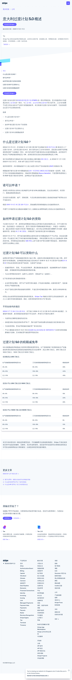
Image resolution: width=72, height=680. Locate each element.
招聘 (56, 597)
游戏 (38, 603)
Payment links (24, 605)
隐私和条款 (58, 576)
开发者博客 (40, 658)
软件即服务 (40, 593)
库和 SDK (40, 653)
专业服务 (40, 615)
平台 (38, 590)
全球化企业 (40, 581)
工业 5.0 (12, 103)
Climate (22, 578)
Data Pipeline (24, 585)
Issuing (22, 598)
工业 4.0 (28, 103)
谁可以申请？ (7, 78)
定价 (21, 563)
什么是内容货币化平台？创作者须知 (15, 482)
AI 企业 (39, 595)
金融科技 (40, 600)
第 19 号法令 (51, 147)
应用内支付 (40, 583)
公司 (13, 9)
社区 (56, 571)
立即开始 (7, 518)
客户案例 (57, 566)
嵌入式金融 (40, 576)
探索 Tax (5, 539)
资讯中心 (57, 600)
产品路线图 (58, 595)
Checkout (23, 576)
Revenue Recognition (27, 615)
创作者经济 (40, 598)
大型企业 (40, 563)
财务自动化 (40, 578)
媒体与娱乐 (40, 610)
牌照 (56, 581)
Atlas (22, 566)
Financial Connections (27, 590)
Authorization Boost (26, 568)
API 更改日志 (41, 651)
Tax (21, 620)
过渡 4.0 (44, 103)
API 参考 (40, 646)
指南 (56, 563)
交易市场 (40, 585)
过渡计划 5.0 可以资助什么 (11, 84)
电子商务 (40, 573)
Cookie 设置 (58, 585)
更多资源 (6, 9)
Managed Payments (26, 603)
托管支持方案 (59, 614)
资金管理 (40, 588)
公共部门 (40, 618)
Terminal (23, 622)
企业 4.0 (36, 103)
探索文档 (40, 539)
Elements (23, 588)
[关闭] (69, 671)
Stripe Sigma (24, 618)
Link (21, 600)
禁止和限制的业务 (60, 578)
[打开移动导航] (68, 3)
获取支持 (57, 612)
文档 (38, 643)
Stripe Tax (38, 296)
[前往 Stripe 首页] (5, 561)
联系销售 (16, 518)
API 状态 (40, 648)
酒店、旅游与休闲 (42, 605)
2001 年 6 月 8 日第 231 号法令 (17, 204)
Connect (22, 581)
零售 (38, 620)
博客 (56, 568)
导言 (4, 71)
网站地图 (57, 583)
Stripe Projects (42, 656)
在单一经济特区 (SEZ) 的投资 (38, 171)
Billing (22, 571)
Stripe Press (59, 602)
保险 (38, 608)
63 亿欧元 (44, 159)
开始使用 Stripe (9, 24)
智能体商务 (40, 568)
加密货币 (22, 583)
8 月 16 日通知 (21, 231)
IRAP (51, 166)
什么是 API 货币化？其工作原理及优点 (16, 484)
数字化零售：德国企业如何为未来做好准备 (17, 479)
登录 (56, 619)
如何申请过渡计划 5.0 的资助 (12, 81)
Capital (22, 573)
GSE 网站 (29, 241)
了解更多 (5, 44)
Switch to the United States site (37, 675)
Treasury (23, 625)
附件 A (64, 260)
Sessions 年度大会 (60, 573)
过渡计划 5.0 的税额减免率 (11, 88)
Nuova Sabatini (44, 173)
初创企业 (40, 566)
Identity (22, 593)
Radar (22, 613)
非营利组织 (40, 613)
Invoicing (23, 595)
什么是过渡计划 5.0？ (9, 74)
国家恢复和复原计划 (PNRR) (27, 100)
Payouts (22, 610)
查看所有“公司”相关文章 (10, 474)
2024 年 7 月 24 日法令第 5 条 (14, 311)
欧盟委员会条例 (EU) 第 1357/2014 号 (42, 330)
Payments (23, 608)
